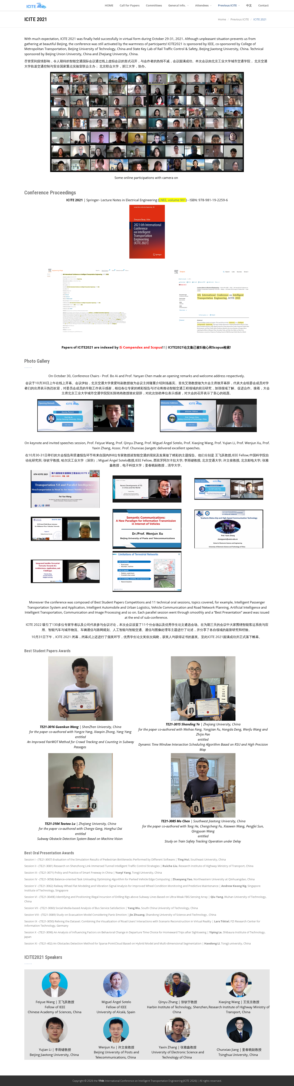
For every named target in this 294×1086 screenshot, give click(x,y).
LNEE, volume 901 (172, 200)
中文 (249, 5)
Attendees (202, 5)
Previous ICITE (227, 5)
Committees (154, 5)
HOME (109, 5)
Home (222, 19)
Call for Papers (129, 5)
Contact (263, 5)
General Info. (177, 5)
